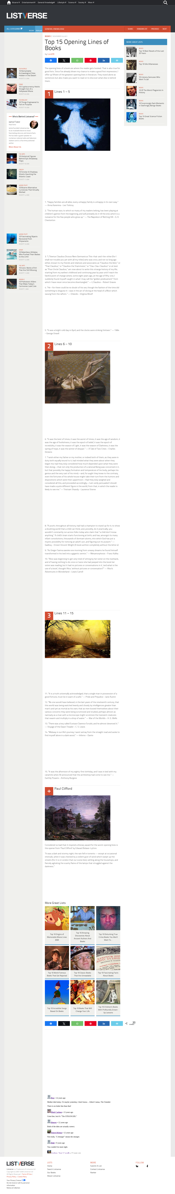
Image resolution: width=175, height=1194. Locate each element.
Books (48, 36)
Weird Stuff (23, 185)
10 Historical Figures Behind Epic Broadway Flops (28, 158)
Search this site (165, 2)
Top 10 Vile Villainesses (148, 64)
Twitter (137, 1166)
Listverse (10, 1169)
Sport (21, 250)
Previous (155, 29)
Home (49, 1166)
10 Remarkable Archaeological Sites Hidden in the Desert (27, 73)
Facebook (142, 1166)
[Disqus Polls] (107, 1061)
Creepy (21, 170)
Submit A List (96, 1166)
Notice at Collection (13, 1188)
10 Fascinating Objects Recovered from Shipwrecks (28, 239)
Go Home (9, 2)
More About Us (15, 147)
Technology (23, 100)
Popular (39, 31)
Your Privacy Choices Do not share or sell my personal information (18, 1183)
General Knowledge (46, 3)
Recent (31, 31)
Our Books (51, 1173)
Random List (142, 29)
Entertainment (28, 3)
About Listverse (53, 1176)
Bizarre (15, 3)
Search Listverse (54, 1169)
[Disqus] (106, 1123)
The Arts (22, 154)
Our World (23, 69)
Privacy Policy (11, 1177)
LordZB (51, 54)
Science (71, 3)
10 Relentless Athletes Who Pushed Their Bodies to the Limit (29, 254)
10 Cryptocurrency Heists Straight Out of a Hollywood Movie (29, 89)
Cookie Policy (22, 1177)
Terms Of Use (27, 1174)
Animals (22, 279)
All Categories (14, 29)
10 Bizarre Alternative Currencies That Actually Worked (29, 190)
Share (130, 29)
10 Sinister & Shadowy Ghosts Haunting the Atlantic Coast (28, 174)
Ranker (93, 1173)
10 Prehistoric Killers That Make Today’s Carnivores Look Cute (27, 284)
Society (81, 3)
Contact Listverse (97, 1169)
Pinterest (146, 1166)
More (90, 3)
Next (165, 29)
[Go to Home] (27, 25)
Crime (21, 84)
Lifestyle (61, 3)
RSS (151, 1166)
